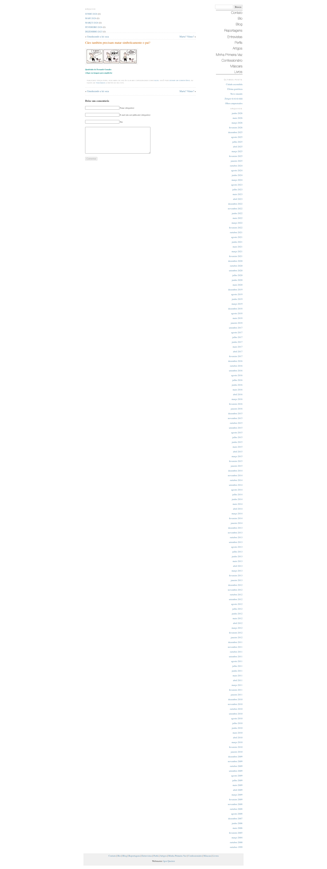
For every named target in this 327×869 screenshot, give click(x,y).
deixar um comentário (179, 80)
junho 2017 (237, 341)
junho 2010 (237, 727)
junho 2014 (237, 499)
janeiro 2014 (237, 523)
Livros (216, 855)
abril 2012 (238, 623)
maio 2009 (238, 785)
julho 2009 (237, 780)
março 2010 (237, 742)
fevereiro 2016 (236, 403)
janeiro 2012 (237, 637)
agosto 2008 (237, 813)
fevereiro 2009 (236, 799)
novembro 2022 (235, 208)
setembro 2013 (236, 542)
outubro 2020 (236, 265)
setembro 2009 (236, 770)
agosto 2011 (237, 661)
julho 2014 (237, 494)
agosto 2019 (237, 294)
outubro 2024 (236, 165)
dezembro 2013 (235, 527)
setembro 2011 (236, 656)
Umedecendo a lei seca (98, 36)
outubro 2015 (236, 422)
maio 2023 (238, 194)
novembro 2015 (235, 418)
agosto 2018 (237, 313)
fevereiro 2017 (236, 356)
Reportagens (134, 855)
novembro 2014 (235, 475)
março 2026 (237, 122)
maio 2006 (238, 828)
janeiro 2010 (237, 751)
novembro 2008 (235, 804)
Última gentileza (235, 89)
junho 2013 (237, 556)
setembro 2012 (236, 599)
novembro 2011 (235, 646)
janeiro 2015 (237, 465)
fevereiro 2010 (236, 747)
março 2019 (237, 303)
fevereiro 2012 (236, 632)
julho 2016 (237, 380)
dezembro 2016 (235, 361)
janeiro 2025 (237, 160)
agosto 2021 (237, 237)
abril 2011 (238, 680)
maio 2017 (238, 346)
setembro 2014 (236, 484)
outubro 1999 (236, 847)
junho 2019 (237, 299)
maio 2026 (238, 117)
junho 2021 (237, 241)
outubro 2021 (236, 232)
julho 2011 (237, 665)
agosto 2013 (237, 546)
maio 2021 (238, 246)
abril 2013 (238, 565)
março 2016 (237, 399)
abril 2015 (238, 451)
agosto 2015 (237, 432)
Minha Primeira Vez (177, 855)
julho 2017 (237, 337)
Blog (156, 80)
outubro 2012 (236, 594)
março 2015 (237, 456)
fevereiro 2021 (236, 256)
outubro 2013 (236, 537)
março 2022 (237, 222)
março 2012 (237, 627)
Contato (112, 855)
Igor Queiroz (169, 861)
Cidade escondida (234, 84)
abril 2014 (238, 508)
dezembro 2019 (235, 289)
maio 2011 (238, 675)
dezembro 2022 (235, 203)
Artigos (163, 855)
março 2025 (237, 151)
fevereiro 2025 (236, 156)
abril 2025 (238, 146)
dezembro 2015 (235, 413)
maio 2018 (238, 318)
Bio (119, 855)
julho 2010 (237, 723)
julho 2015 (237, 437)
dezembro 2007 (235, 818)
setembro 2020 (236, 270)
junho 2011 (237, 670)
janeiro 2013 (237, 580)
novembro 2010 (235, 704)
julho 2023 (237, 189)
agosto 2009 (237, 775)
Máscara (207, 855)
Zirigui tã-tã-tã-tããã (234, 98)
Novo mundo (236, 93)
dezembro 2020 (235, 260)
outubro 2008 (236, 808)
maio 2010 (238, 732)
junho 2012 (237, 613)
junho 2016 (237, 384)
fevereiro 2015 (236, 461)
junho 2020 (237, 279)
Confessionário (195, 855)
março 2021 (237, 251)
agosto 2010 (237, 718)
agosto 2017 (237, 332)
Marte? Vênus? (187, 36)
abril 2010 (238, 737)
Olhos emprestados (234, 103)
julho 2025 (237, 141)
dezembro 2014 (235, 470)
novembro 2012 (235, 589)
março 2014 (237, 513)
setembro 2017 (236, 327)
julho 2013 (237, 551)
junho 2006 (237, 823)
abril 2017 (238, 351)
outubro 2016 (236, 365)
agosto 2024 (237, 170)
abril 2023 (238, 198)
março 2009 (237, 794)
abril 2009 (238, 789)
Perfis (155, 855)
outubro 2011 (236, 651)
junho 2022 (237, 213)
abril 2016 (238, 394)
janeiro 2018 (237, 322)
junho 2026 (237, 113)
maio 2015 (238, 446)
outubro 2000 (236, 842)
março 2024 (237, 179)
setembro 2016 (236, 370)
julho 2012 (237, 608)
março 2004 (237, 837)
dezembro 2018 (235, 308)
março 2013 (237, 570)
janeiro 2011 (237, 694)
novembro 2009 (235, 761)
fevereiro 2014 (236, 518)
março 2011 (237, 685)
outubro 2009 (236, 766)
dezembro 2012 (235, 584)
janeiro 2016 (237, 408)
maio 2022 (238, 218)
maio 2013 (238, 561)
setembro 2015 (236, 427)
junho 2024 (237, 175)
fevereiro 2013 (236, 575)
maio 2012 (238, 618)
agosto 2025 (237, 137)
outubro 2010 (236, 708)
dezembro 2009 (235, 756)
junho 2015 (237, 442)
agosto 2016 (237, 375)
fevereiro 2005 (236, 832)
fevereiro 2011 (236, 689)
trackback (100, 83)
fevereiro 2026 (236, 127)
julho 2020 (237, 275)
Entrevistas (147, 855)
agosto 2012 (237, 604)
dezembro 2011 (235, 642)
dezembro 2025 (235, 132)
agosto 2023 (237, 184)
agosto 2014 (237, 489)
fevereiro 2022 (236, 227)
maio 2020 (238, 284)
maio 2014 (238, 503)
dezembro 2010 (235, 699)
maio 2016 (238, 389)
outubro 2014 (236, 480)
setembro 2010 (236, 713)
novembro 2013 (235, 532)
